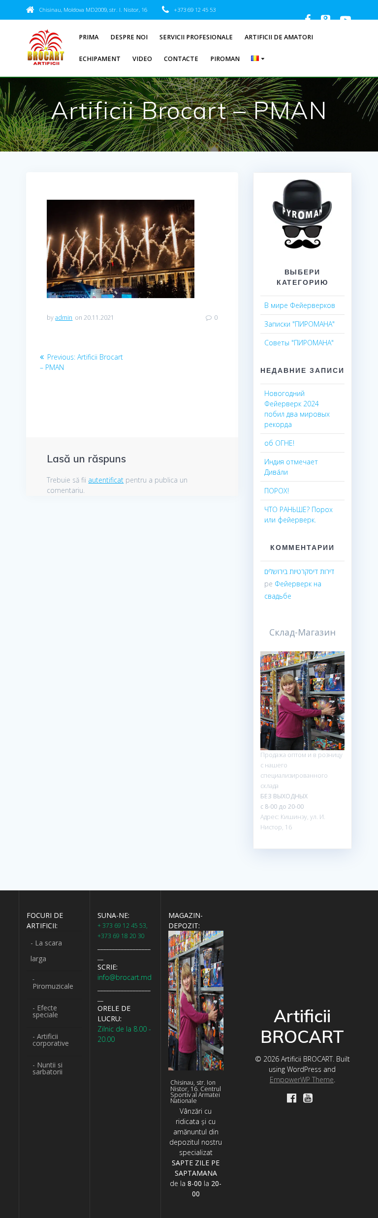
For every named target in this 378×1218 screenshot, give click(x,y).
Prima (88, 37)
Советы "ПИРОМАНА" (299, 342)
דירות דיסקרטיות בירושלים (299, 571)
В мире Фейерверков (299, 305)
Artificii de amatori (279, 37)
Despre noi (129, 37)
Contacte (181, 59)
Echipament (100, 59)
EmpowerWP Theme (302, 1079)
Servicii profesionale (196, 37)
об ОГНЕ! (279, 443)
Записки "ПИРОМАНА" (299, 324)
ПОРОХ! (276, 490)
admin (63, 317)
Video (142, 59)
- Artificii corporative (50, 1040)
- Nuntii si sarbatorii (47, 1068)
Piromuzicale (52, 986)
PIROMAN (225, 59)
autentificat (106, 480)
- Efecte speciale (45, 1011)
